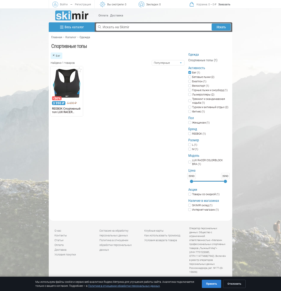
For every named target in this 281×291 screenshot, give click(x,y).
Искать (221, 27)
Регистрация (83, 4)
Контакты (60, 235)
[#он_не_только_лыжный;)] (71, 15)
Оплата (103, 15)
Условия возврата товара (160, 240)
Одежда (85, 37)
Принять (211, 283)
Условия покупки (65, 254)
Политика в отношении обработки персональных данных (115, 245)
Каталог (70, 37)
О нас (57, 230)
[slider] (191, 181)
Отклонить (234, 283)
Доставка (116, 15)
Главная (56, 37)
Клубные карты (154, 230)
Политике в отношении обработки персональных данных (124, 285)
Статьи (58, 240)
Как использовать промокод (162, 235)
